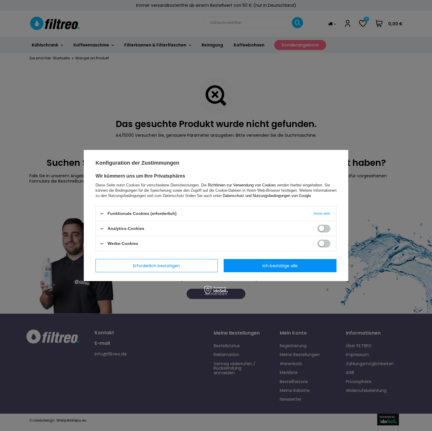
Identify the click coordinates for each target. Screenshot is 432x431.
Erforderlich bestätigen (156, 265)
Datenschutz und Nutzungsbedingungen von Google (267, 195)
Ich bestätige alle (280, 265)
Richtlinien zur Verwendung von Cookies (242, 185)
